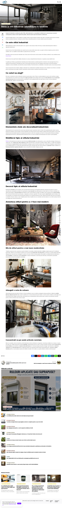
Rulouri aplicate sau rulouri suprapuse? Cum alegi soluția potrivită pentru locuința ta (27, 409)
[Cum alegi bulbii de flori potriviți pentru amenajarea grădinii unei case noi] (3, 457)
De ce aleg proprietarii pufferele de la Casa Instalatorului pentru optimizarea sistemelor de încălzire (28, 446)
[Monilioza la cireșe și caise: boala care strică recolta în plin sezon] (3, 439)
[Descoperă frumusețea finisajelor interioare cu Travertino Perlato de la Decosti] (3, 433)
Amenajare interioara (8, 5)
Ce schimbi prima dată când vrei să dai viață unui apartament (19, 415)
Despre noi (51, 501)
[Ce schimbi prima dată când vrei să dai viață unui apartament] (3, 415)
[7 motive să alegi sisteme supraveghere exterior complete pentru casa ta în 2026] (3, 421)
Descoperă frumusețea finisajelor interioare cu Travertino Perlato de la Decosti (24, 434)
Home (2, 5)
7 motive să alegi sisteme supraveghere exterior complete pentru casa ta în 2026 (24, 421)
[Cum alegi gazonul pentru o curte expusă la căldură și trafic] (3, 427)
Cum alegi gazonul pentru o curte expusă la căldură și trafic (19, 428)
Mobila (7, 141)
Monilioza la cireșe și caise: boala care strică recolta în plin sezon (20, 440)
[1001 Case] (4, 2)
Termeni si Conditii (57, 501)
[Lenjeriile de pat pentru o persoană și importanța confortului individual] (3, 463)
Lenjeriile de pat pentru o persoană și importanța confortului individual (22, 464)
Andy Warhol (8, 56)
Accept (19, 503)
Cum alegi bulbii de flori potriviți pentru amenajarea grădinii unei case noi (22, 458)
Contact (47, 500)
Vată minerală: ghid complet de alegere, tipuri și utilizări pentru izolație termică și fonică (26, 452)
